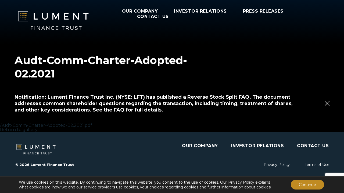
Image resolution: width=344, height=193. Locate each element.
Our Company (140, 11)
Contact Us (153, 16)
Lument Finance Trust (68, 21)
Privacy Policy (277, 164)
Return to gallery (19, 129)
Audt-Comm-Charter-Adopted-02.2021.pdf (46, 125)
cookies (263, 187)
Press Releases (263, 11)
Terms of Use (317, 164)
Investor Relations (200, 11)
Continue (307, 184)
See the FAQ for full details (127, 110)
